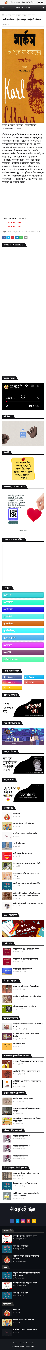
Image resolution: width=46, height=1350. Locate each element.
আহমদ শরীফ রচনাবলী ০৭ (21, 1146)
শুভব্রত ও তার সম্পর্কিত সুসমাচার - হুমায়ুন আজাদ (26, 1110)
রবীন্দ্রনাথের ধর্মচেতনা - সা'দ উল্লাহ (24, 1006)
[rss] (12, 688)
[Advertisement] (23, 200)
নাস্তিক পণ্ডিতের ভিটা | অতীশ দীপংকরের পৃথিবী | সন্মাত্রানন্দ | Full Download (26, 895)
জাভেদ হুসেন (32, 231)
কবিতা (9, 616)
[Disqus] (23, 279)
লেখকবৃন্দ (16, 813)
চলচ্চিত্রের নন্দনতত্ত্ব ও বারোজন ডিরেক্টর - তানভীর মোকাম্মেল (26, 1195)
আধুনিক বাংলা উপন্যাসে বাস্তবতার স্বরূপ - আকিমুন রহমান (27, 1274)
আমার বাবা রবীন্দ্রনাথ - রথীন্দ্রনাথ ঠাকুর (26, 986)
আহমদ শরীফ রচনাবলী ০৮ (21, 1136)
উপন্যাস (9, 609)
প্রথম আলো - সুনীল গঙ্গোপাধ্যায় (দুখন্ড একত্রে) (26, 875)
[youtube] (34, 682)
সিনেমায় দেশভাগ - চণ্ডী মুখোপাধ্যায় (25, 1183)
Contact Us (30, 1343)
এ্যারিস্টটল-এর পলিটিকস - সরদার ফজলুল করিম (27, 1082)
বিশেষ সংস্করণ (12, 659)
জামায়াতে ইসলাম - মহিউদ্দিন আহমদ (25, 1236)
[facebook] (12, 677)
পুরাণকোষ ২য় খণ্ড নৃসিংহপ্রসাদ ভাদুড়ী (25, 959)
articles (9, 231)
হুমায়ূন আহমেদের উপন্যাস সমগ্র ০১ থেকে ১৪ (28, 903)
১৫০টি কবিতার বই (19, 843)
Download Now (13, 222)
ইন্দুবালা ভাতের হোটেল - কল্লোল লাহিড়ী (26, 863)
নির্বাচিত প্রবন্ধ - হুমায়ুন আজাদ (23, 1098)
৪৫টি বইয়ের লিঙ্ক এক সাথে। (22, 853)
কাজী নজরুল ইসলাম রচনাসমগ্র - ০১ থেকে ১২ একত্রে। (28, 1025)
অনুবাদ (16, 231)
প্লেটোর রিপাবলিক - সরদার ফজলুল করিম (26, 1071)
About (22, 1343)
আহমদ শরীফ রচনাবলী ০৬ (22, 1156)
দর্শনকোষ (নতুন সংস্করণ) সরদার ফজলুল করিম (28, 1061)
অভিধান (9, 602)
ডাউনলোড (10, 638)
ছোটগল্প (9, 624)
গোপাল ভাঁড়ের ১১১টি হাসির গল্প (23, 823)
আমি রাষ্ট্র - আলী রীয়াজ (20, 1246)
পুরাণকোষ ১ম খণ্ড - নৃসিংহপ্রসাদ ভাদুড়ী (26, 949)
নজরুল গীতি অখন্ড (19, 1044)
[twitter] (34, 677)
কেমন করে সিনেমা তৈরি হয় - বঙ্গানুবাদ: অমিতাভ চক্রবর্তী (26, 1175)
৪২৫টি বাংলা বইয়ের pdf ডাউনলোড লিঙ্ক (26, 883)
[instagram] (12, 682)
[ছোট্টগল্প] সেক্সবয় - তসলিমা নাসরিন (25, 833)
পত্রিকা (9, 645)
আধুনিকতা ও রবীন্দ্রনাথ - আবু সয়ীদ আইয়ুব (27, 996)
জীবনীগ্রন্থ (10, 631)
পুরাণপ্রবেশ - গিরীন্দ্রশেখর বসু (22, 969)
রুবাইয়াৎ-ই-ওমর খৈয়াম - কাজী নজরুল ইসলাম (26, 1035)
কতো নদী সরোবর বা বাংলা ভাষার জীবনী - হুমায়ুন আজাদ (27, 1120)
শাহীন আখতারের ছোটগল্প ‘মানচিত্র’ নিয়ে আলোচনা (26, 1257)
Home (4, 15)
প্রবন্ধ (9, 15)
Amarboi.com (23, 8)
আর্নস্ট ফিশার (23, 231)
